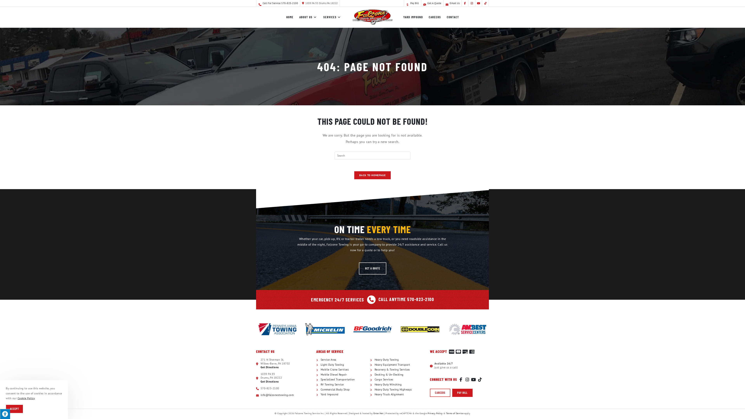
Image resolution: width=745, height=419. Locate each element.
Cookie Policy (26, 398)
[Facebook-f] (461, 379)
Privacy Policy (435, 413)
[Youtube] (473, 379)
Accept (14, 408)
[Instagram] (467, 379)
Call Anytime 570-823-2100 (406, 299)
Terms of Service (454, 413)
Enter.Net (378, 413)
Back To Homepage (372, 175)
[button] (372, 268)
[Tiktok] (480, 379)
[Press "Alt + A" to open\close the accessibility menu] (5, 414)
